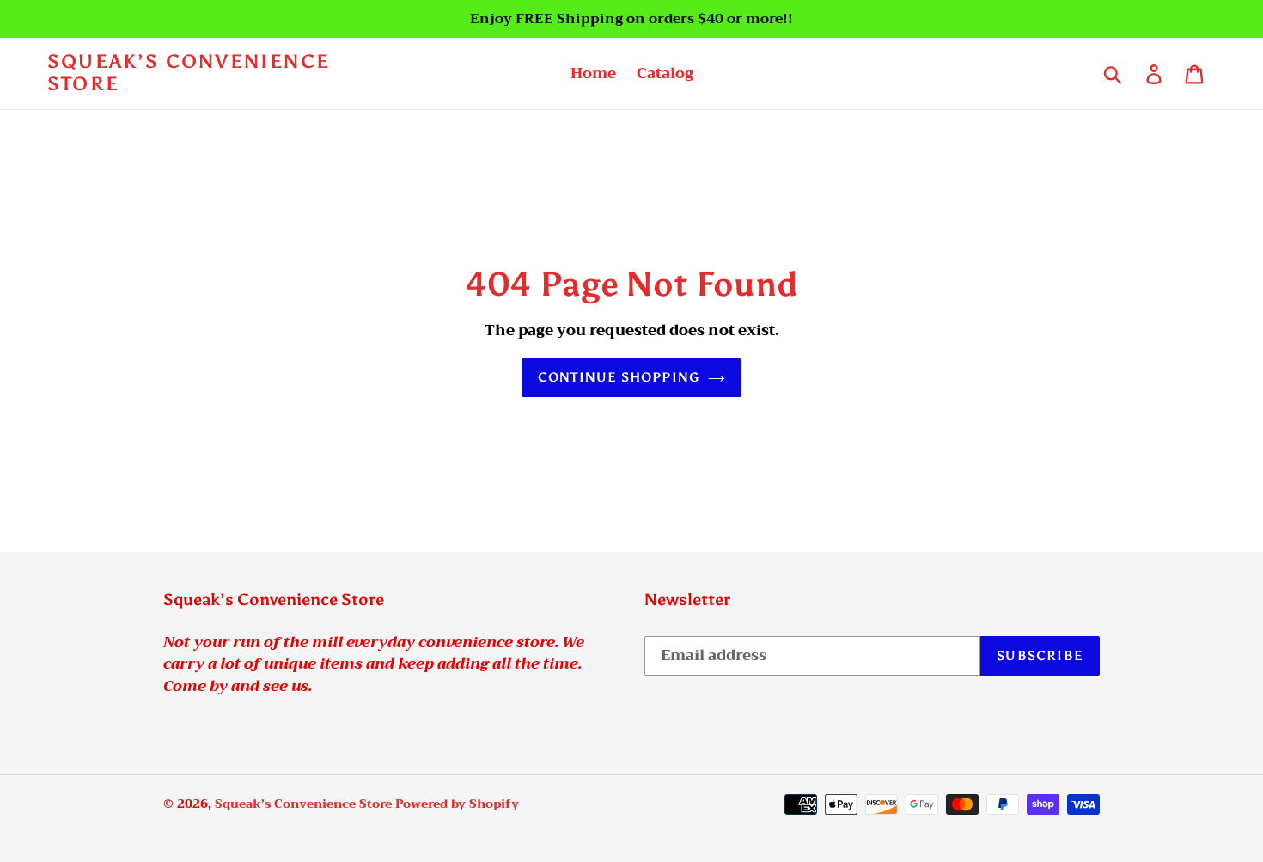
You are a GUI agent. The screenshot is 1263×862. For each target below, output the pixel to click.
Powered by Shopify (457, 803)
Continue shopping (618, 377)
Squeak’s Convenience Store (188, 73)
